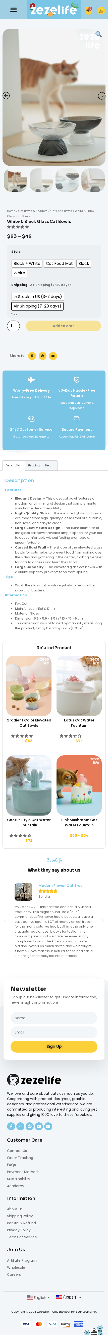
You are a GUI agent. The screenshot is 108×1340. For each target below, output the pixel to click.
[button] (13, 9)
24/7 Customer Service (31, 429)
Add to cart (63, 325)
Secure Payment (77, 429)
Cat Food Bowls (61, 211)
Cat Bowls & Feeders (32, 211)
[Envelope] (48, 1126)
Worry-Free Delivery (31, 390)
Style (16, 251)
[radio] (27, 263)
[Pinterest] (30, 1126)
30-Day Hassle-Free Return (76, 393)
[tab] (13, 465)
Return (49, 465)
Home (11, 211)
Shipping (19, 284)
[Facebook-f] (11, 1126)
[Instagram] (20, 1126)
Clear (14, 314)
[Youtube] (39, 1126)
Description (14, 465)
